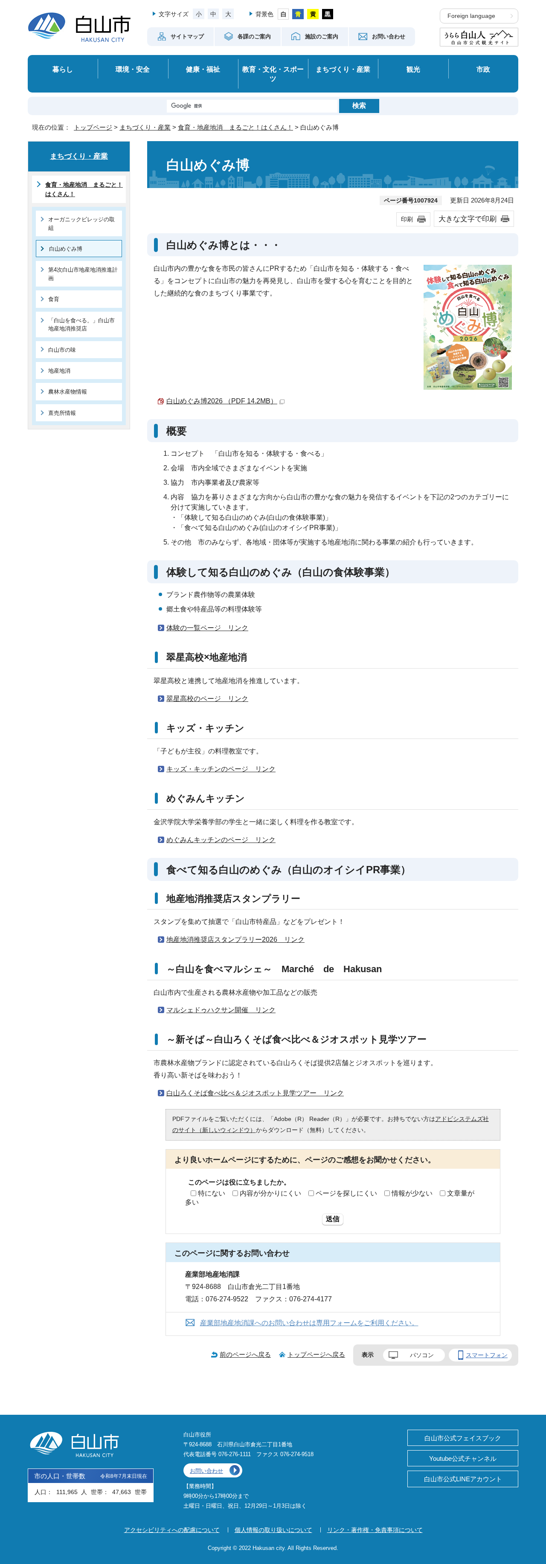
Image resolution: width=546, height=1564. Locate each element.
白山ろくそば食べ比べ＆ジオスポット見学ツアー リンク (255, 1093)
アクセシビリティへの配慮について (172, 1529)
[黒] (328, 14)
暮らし (62, 69)
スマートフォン (487, 1355)
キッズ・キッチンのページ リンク (221, 769)
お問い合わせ (206, 1471)
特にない (211, 1193)
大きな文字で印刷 (468, 218)
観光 (413, 69)
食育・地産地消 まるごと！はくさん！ (235, 127)
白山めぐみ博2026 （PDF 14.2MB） (221, 401)
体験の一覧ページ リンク (207, 627)
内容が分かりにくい (270, 1193)
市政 (483, 69)
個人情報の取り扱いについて (273, 1529)
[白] (283, 14)
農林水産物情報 (67, 391)
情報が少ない (412, 1193)
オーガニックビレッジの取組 (81, 223)
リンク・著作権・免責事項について (375, 1529)
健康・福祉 (203, 69)
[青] (298, 14)
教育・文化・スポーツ (273, 74)
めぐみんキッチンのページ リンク (221, 839)
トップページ (93, 127)
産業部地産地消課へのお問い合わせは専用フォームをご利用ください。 (309, 1323)
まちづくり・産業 (343, 69)
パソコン (422, 1355)
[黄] (313, 14)
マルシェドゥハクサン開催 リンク (221, 1010)
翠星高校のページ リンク (207, 698)
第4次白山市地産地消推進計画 (83, 273)
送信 (333, 1218)
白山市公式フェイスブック (462, 1438)
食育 (53, 299)
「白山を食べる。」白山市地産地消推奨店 (81, 324)
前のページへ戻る (245, 1354)
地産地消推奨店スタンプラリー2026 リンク (235, 939)
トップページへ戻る (316, 1354)
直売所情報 (62, 413)
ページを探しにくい (346, 1193)
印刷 (407, 219)
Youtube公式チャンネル (463, 1458)
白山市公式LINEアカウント (463, 1479)
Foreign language (471, 16)
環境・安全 (133, 69)
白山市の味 (62, 350)
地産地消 (59, 371)
